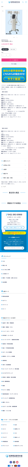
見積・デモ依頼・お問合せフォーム (13, 227)
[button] (2, 2)
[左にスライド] (11, 37)
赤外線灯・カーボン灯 (8, 335)
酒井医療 (17, 441)
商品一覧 (5, 265)
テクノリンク (6, 445)
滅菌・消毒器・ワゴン (8, 327)
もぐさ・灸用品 (6, 389)
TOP (2, 6)
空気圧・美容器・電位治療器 (9, 377)
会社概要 (5, 282)
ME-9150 (13, 49)
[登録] (22, 248)
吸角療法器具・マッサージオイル (10, 394)
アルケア (5, 437)
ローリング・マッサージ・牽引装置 (11, 369)
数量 (2, 52)
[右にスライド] (16, 37)
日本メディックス (19, 445)
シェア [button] (4, 186)
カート (4, 309)
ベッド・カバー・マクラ (8, 331)
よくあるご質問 (6, 269)
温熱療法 (5, 360)
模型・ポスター (6, 402)
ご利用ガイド (6, 273)
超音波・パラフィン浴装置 (9, 356)
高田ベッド (17, 437)
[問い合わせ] (14, 82)
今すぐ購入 (14, 64)
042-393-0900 (15, 214)
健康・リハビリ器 (7, 410)
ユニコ (4, 429)
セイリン (5, 424)
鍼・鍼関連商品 (6, 381)
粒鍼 (4, 385)
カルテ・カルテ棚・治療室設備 (10, 406)
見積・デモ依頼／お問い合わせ (10, 278)
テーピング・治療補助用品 (9, 398)
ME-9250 (5, 49)
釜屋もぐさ (17, 429)
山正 (16, 424)
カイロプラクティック (8, 373)
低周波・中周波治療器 (8, 343)
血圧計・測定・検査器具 (8, 323)
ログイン (5, 300)
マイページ (5, 304)
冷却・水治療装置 (7, 364)
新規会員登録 (6, 296)
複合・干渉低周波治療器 (8, 348)
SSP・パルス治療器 (7, 352)
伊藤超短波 (5, 441)
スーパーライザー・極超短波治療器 (11, 339)
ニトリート (5, 433)
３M (16, 433)
